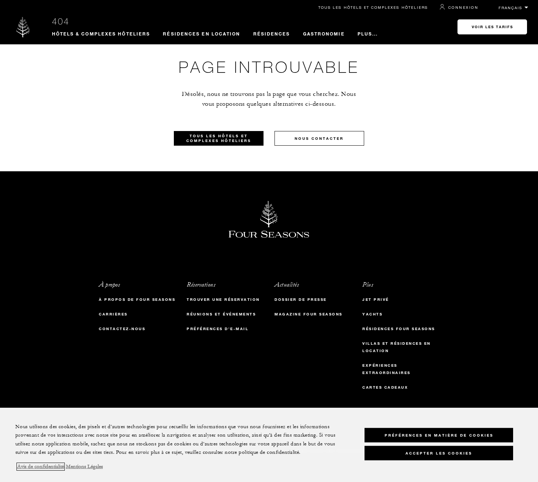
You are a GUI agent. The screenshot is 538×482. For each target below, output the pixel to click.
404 (61, 21)
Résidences (271, 34)
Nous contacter (319, 138)
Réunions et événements (221, 314)
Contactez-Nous (122, 328)
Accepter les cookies (439, 453)
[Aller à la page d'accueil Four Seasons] (23, 27)
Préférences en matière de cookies (439, 435)
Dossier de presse (300, 299)
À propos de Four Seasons (137, 299)
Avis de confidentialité (40, 466)
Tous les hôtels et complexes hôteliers (373, 7)
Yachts (372, 314)
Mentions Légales (84, 466)
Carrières (113, 314)
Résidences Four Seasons (398, 328)
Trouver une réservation (223, 299)
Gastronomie (324, 34)
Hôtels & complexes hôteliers (101, 34)
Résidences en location (201, 34)
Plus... (368, 34)
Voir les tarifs (492, 27)
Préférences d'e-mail (218, 328)
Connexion (463, 7)
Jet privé (375, 299)
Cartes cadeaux (385, 387)
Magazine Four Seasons (308, 314)
